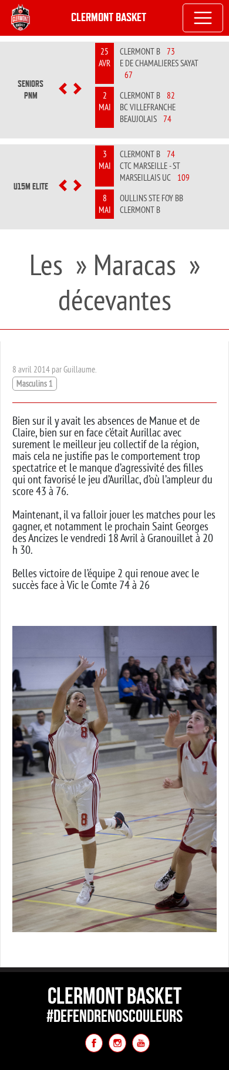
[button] (63, 90)
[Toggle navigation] (203, 18)
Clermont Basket (108, 17)
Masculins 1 (34, 383)
